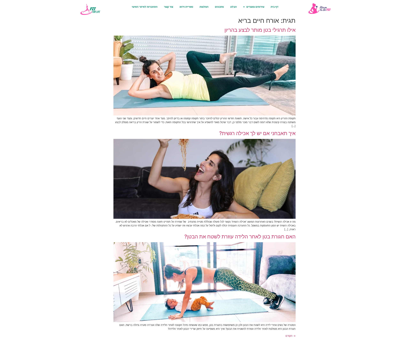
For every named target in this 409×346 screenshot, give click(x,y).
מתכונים (219, 6)
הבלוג (233, 6)
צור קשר (168, 6)
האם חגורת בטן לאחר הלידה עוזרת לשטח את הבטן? (240, 236)
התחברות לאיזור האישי (145, 6)
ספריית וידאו (186, 6)
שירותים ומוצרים (255, 6)
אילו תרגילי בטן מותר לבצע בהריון (260, 30)
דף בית (274, 6)
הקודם (291, 335)
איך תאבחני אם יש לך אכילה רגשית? (257, 133)
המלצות (204, 6)
